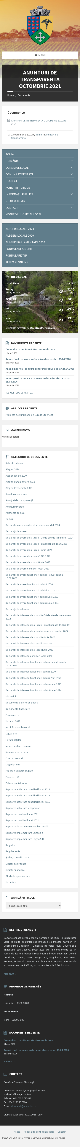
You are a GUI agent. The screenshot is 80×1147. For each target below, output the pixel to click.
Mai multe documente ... (19, 392)
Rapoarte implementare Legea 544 (25, 839)
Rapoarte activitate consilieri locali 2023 (28, 789)
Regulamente (13, 851)
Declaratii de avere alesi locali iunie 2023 (28, 562)
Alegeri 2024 (12, 469)
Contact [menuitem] (12, 208)
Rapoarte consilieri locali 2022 (22, 820)
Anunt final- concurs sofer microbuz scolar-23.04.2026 (38, 359)
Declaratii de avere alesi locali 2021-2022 (28, 556)
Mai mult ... (10, 1061)
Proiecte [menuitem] (12, 181)
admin (39, 134)
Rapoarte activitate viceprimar (23, 808)
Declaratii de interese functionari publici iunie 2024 (33, 690)
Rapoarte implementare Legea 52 (24, 832)
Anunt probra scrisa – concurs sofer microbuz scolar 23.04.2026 (38, 380)
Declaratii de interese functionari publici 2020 (31, 671)
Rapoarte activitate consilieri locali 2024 (28, 795)
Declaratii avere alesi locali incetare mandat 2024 (33, 525)
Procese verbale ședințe (19, 771)
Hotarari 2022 (13, 721)
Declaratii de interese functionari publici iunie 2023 (33, 684)
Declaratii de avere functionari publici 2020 (29, 584)
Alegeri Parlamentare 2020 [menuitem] (25, 242)
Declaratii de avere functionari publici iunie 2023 (32, 596)
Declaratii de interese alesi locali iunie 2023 (29, 649)
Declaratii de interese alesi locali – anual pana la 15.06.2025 (38, 625)
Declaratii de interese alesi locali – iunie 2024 (30, 637)
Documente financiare (18, 709)
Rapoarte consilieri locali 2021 (22, 814)
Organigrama (13, 764)
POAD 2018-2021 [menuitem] (16, 201)
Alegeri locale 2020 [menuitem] (20, 235)
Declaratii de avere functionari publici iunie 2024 (32, 603)
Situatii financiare (15, 870)
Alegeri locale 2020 (16, 475)
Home (10, 95)
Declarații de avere (16, 531)
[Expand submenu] (71, 161)
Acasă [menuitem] (10, 154)
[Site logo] (40, 44)
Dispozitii (11, 696)
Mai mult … (10, 973)
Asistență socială (15, 512)
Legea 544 (11, 733)
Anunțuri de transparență (19, 500)
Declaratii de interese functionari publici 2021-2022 (34, 678)
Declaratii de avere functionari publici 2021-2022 (32, 590)
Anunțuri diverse (15, 506)
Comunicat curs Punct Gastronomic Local (31, 349)
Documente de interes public (22, 702)
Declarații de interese (18, 609)
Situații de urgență (16, 863)
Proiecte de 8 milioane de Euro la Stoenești (29, 414)
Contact (61, 1131)
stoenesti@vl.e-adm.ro (23, 1106)
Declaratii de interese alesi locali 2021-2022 (29, 643)
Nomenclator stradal (17, 752)
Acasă (17, 1131)
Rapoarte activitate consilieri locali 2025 (28, 801)
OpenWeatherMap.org (42, 328)
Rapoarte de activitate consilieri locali (27, 826)
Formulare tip (13, 715)
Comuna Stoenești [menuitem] (19, 174)
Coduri (9, 519)
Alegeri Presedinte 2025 (19, 488)
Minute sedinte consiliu (18, 746)
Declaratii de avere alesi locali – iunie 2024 (29, 550)
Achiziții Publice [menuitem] (18, 187)
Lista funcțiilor (13, 740)
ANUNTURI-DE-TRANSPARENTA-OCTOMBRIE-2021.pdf (39, 120)
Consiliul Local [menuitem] (17, 167)
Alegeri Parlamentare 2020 (20, 481)
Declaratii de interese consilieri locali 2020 (29, 656)
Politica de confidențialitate (39, 1131)
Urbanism (11, 882)
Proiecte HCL (13, 777)
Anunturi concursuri (16, 494)
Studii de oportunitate (18, 876)
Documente (24, 95)
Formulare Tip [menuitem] (16, 255)
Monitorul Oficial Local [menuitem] (24, 214)
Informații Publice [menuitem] (19, 194)
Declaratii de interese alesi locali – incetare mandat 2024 (37, 631)
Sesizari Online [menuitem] (17, 262)
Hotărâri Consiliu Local (18, 727)
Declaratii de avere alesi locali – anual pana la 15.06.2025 (36, 543)
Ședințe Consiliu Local (18, 857)
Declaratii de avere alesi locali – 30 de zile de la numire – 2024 (39, 537)
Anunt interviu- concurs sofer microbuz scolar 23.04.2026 (40, 368)
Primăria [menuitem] (12, 161)
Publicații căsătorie (16, 783)
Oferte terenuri (14, 758)
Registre (10, 845)
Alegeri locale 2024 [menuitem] (20, 229)
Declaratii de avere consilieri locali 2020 (27, 568)
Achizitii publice (14, 463)
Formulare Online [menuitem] (19, 249)
